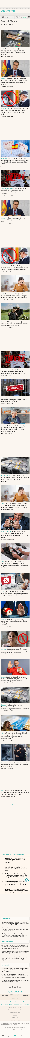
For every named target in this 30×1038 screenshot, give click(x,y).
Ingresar (27, 1036)
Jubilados (18, 8)
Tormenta (2, 8)
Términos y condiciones (15, 1012)
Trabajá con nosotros (24, 1004)
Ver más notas (15, 804)
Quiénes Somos (4, 1004)
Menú (3, 1036)
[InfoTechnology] (15, 998)
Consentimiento (15, 1017)
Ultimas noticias (4, 14)
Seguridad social (10, 8)
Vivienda (24, 8)
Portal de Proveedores (14, 1004)
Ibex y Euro (23, 14)
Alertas (21, 1036)
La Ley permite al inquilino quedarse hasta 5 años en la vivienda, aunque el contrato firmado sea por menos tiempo (16, 868)
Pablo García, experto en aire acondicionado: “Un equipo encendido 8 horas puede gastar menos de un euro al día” (16, 883)
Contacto (7, 1001)
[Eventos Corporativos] (13, 995)
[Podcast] (25, 995)
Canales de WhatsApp (15, 1001)
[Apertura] (5, 995)
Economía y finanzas (14, 14)
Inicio (15, 1036)
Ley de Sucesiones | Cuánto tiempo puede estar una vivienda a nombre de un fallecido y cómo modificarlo (16, 891)
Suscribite (23, 1001)
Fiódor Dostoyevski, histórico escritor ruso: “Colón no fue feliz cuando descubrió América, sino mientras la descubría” (15, 860)
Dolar (9, 1036)
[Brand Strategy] (19, 995)
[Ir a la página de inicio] (8, 11)
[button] (27, 880)
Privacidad (15, 1015)
